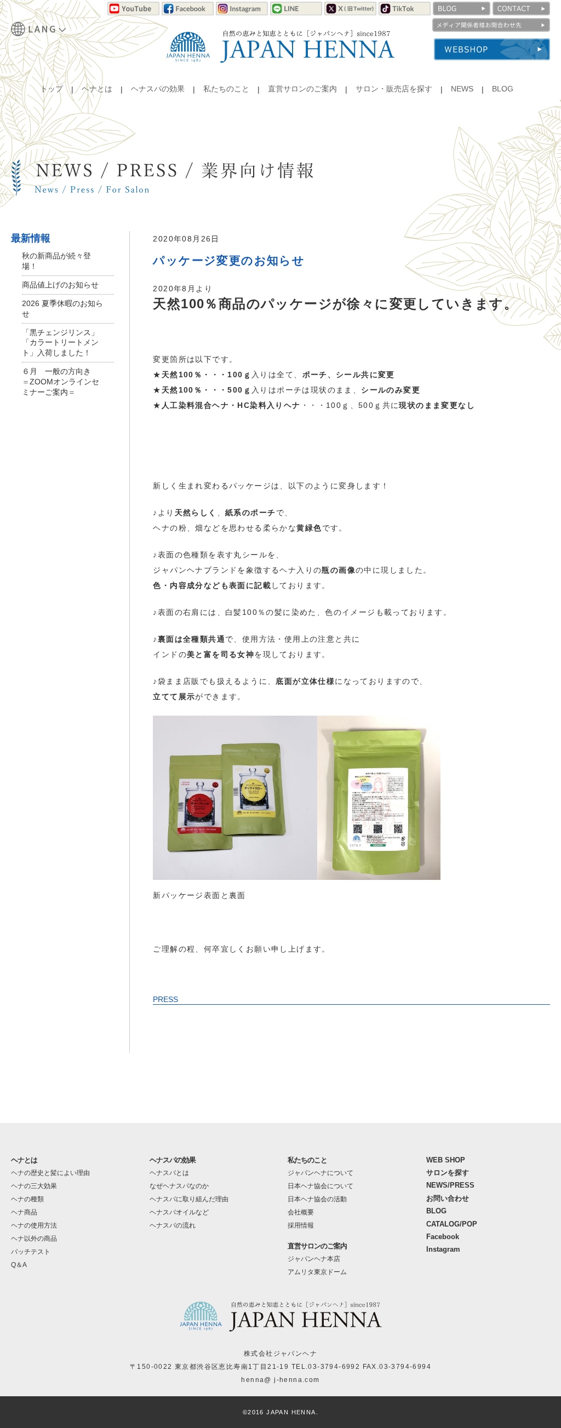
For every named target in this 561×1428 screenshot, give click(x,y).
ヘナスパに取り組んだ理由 (189, 1199)
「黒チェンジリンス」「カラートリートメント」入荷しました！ (60, 343)
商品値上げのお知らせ (60, 284)
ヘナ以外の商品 (34, 1238)
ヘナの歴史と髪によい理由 (50, 1173)
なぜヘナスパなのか (179, 1186)
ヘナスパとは (169, 1173)
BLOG (502, 89)
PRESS (165, 999)
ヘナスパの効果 (158, 89)
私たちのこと (226, 89)
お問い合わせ (447, 1198)
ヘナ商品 (24, 1212)
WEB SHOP (445, 1160)
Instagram (443, 1249)
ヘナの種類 (27, 1199)
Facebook (442, 1237)
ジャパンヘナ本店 (314, 1259)
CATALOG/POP (451, 1224)
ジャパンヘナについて (320, 1173)
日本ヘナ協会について (320, 1186)
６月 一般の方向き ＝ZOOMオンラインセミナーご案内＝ (60, 381)
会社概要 (301, 1212)
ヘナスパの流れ (173, 1225)
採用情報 (301, 1225)
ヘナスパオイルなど (179, 1212)
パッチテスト (30, 1252)
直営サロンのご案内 (302, 89)
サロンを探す (447, 1172)
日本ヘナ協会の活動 (317, 1199)
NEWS (462, 89)
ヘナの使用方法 (34, 1225)
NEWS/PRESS (450, 1185)
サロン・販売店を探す (394, 89)
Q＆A (19, 1265)
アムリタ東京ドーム (317, 1272)
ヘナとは (97, 89)
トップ (51, 89)
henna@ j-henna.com (280, 1380)
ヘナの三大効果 (34, 1186)
